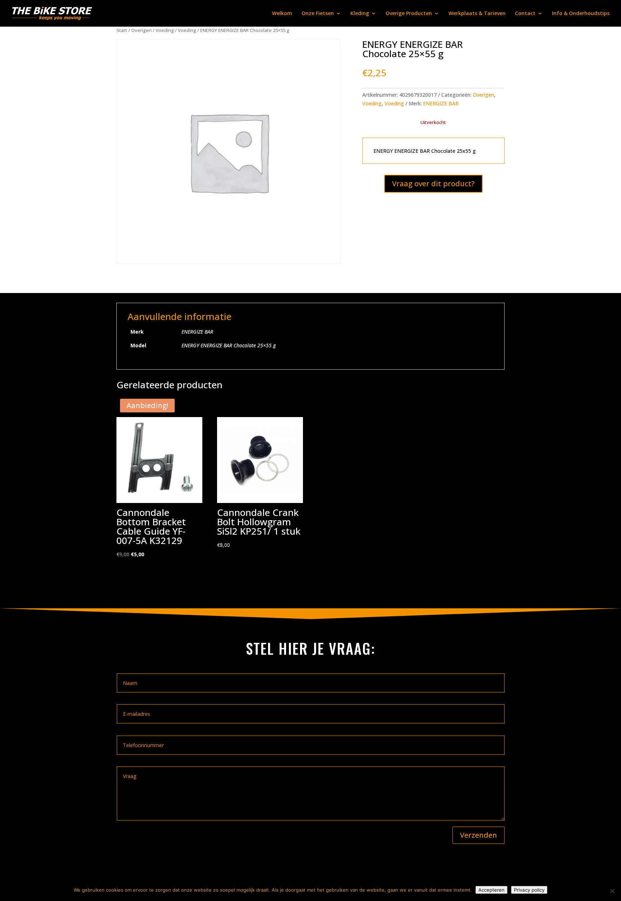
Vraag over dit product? (433, 183)
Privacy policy (529, 890)
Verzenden (478, 835)
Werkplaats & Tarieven (477, 14)
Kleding (359, 14)
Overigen (141, 30)
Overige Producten (409, 14)
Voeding (165, 30)
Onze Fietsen (318, 14)
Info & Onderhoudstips (581, 14)
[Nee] (612, 891)
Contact (525, 14)
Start (121, 30)
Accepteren (491, 890)
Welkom (282, 14)
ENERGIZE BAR (441, 103)
